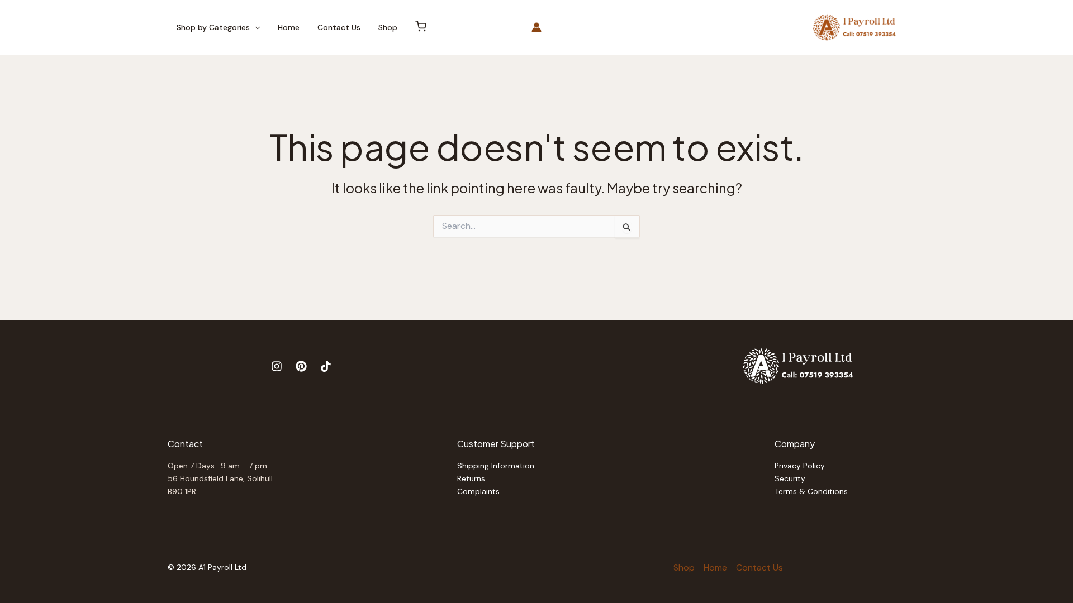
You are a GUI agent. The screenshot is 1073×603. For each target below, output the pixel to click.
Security (790, 478)
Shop (387, 27)
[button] (255, 27)
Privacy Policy (800, 466)
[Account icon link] (536, 27)
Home (289, 27)
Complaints (478, 491)
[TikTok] (325, 366)
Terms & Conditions (811, 491)
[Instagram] (276, 366)
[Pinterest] (301, 366)
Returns (471, 478)
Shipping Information (495, 466)
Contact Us (338, 27)
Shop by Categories (213, 27)
